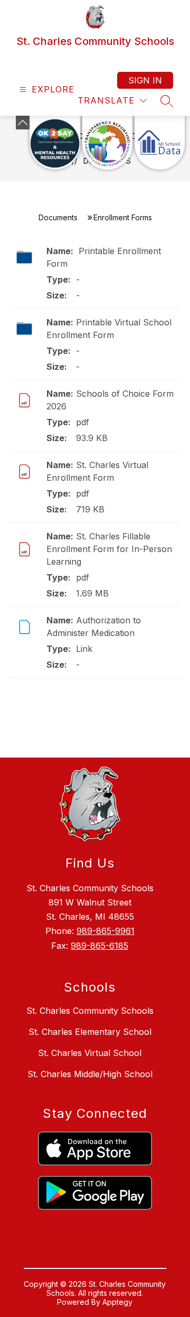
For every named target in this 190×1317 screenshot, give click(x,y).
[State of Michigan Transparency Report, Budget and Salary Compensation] (107, 143)
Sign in (145, 80)
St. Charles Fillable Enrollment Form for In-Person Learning (109, 549)
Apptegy (117, 1301)
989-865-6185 (99, 945)
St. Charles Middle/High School (90, 1074)
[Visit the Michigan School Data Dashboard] (160, 143)
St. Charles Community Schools (90, 1010)
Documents (58, 217)
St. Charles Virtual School (89, 1053)
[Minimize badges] (23, 122)
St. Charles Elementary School (89, 1031)
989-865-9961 (106, 931)
